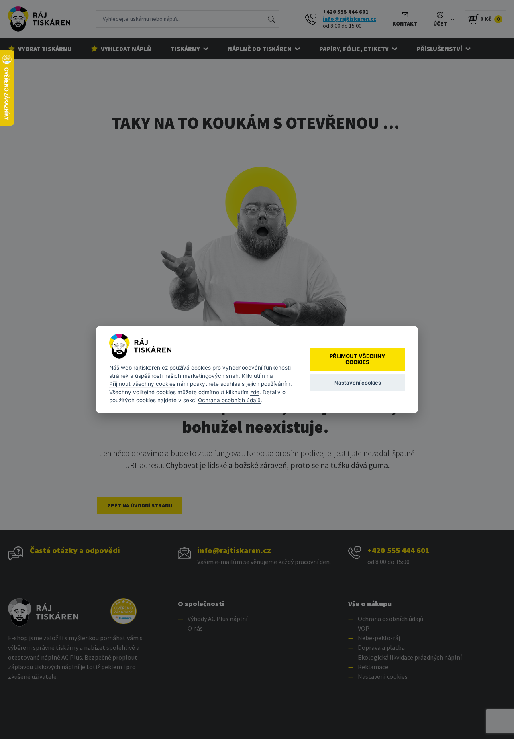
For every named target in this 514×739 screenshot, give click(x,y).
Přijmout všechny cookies (142, 384)
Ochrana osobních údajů (229, 400)
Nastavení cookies (357, 382)
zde (254, 392)
